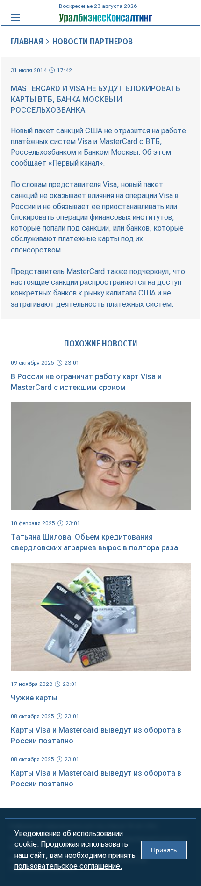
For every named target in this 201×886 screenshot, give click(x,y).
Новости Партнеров (92, 41)
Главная (27, 41)
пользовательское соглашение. (68, 866)
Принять (164, 850)
